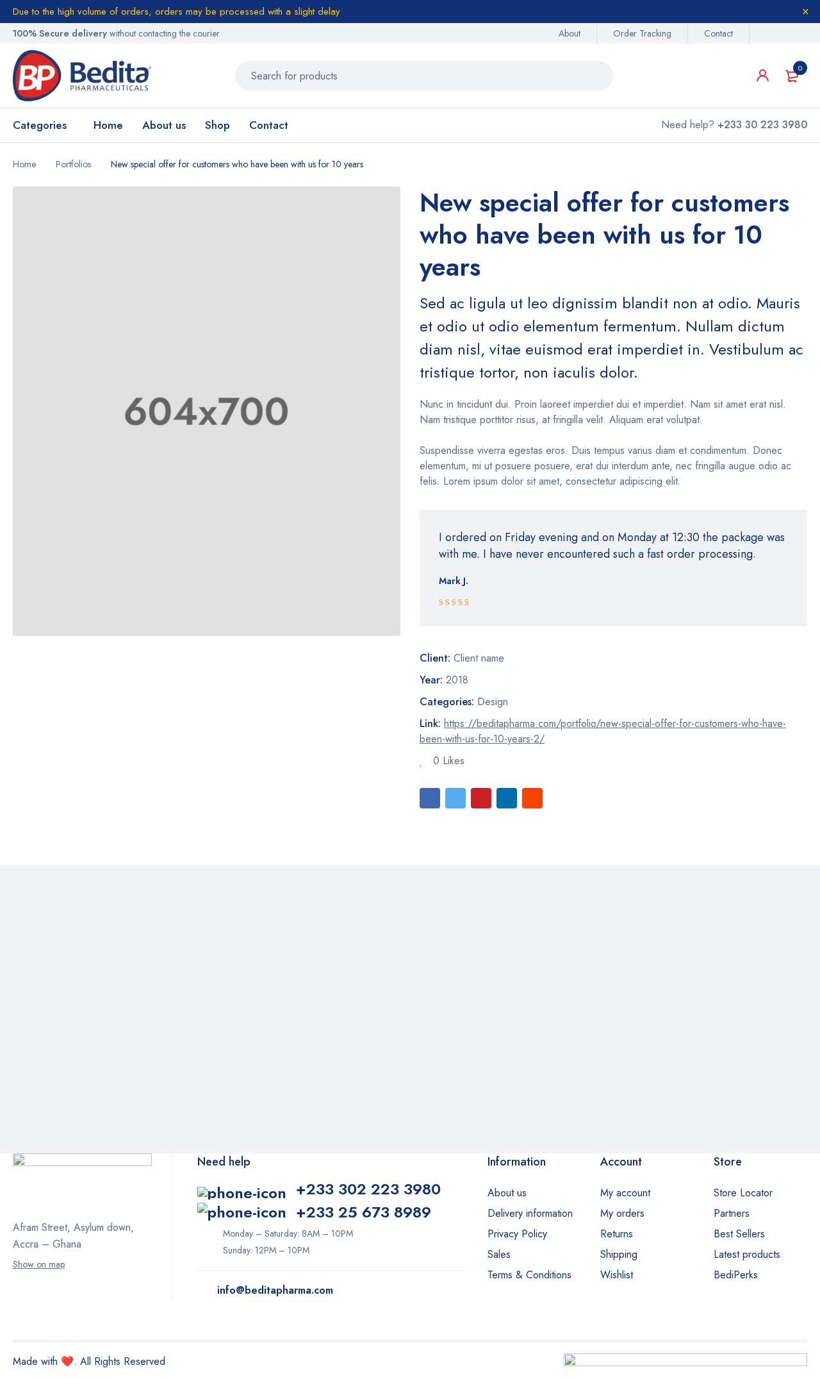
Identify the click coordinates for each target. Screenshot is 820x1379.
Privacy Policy (517, 1233)
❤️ (67, 1361)
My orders (622, 1213)
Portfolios (73, 164)
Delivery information (530, 1213)
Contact (718, 33)
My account (625, 1192)
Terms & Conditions (529, 1274)
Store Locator (743, 1192)
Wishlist (616, 1274)
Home (24, 164)
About (569, 33)
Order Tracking (642, 33)
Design (492, 701)
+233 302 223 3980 (368, 1189)
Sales (499, 1254)
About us (507, 1192)
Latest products (747, 1254)
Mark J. (453, 580)
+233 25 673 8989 (363, 1212)
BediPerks (736, 1274)
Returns (616, 1233)
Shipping (618, 1254)
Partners (732, 1213)
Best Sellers (739, 1233)
